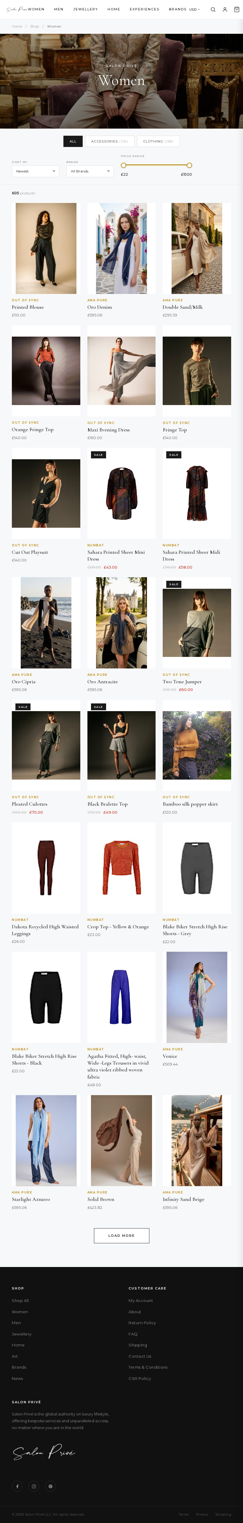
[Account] (225, 9)
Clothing (158, 141)
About (135, 1311)
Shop (34, 26)
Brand (72, 162)
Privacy (202, 1514)
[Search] (213, 9)
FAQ (133, 1334)
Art (15, 1356)
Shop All (20, 1300)
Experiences (144, 9)
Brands (178, 9)
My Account (141, 1300)
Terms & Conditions (148, 1367)
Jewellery (85, 9)
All (73, 141)
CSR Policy (140, 1378)
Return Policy (142, 1322)
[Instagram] (33, 1486)
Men (59, 9)
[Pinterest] (50, 1486)
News (17, 1378)
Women (36, 9)
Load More (121, 1236)
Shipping (138, 1345)
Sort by (20, 162)
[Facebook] (17, 1486)
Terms (183, 1514)
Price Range (133, 156)
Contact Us (140, 1356)
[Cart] (237, 9)
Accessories (109, 141)
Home (114, 9)
